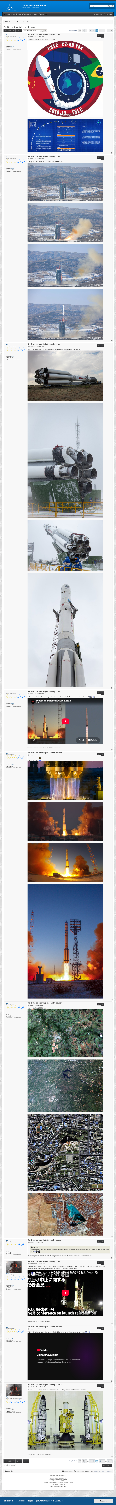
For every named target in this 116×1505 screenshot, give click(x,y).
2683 (12, 1285)
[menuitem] (18, 14)
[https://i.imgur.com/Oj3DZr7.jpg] (65, 79)
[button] (79, 30)
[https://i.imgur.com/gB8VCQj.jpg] (65, 1085)
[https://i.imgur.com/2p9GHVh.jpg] (65, 460)
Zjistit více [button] (59, 1501)
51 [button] (93, 31)
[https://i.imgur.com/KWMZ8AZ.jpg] (65, 630)
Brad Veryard (62, 1478)
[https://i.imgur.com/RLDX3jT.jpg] (65, 821)
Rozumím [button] (103, 1501)
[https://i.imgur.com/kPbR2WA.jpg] (65, 182)
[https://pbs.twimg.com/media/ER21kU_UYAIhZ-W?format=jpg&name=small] (65, 1420)
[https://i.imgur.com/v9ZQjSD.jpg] (65, 1033)
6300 (12, 46)
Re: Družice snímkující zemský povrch (45, 34)
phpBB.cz (62, 1484)
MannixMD (64, 1479)
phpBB (52, 1482)
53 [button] (100, 31)
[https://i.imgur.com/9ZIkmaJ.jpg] (65, 545)
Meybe (7, 1273)
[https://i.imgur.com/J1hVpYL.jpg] (65, 135)
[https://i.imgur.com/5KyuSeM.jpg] (65, 941)
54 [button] (103, 31)
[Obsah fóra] (9, 7)
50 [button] (90, 31)
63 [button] (108, 31)
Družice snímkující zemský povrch (21, 27)
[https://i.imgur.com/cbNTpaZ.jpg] (65, 222)
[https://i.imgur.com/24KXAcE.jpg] (65, 314)
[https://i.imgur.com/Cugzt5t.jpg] (65, 1152)
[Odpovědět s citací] (102, 36)
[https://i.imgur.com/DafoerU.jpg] (65, 1214)
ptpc (7, 34)
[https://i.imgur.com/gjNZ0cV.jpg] (65, 780)
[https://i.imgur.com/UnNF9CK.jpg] (65, 265)
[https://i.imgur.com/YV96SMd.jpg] (65, 862)
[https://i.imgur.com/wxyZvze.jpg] (65, 376)
